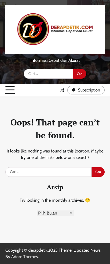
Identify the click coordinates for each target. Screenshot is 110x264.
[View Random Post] (62, 90)
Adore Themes (24, 256)
